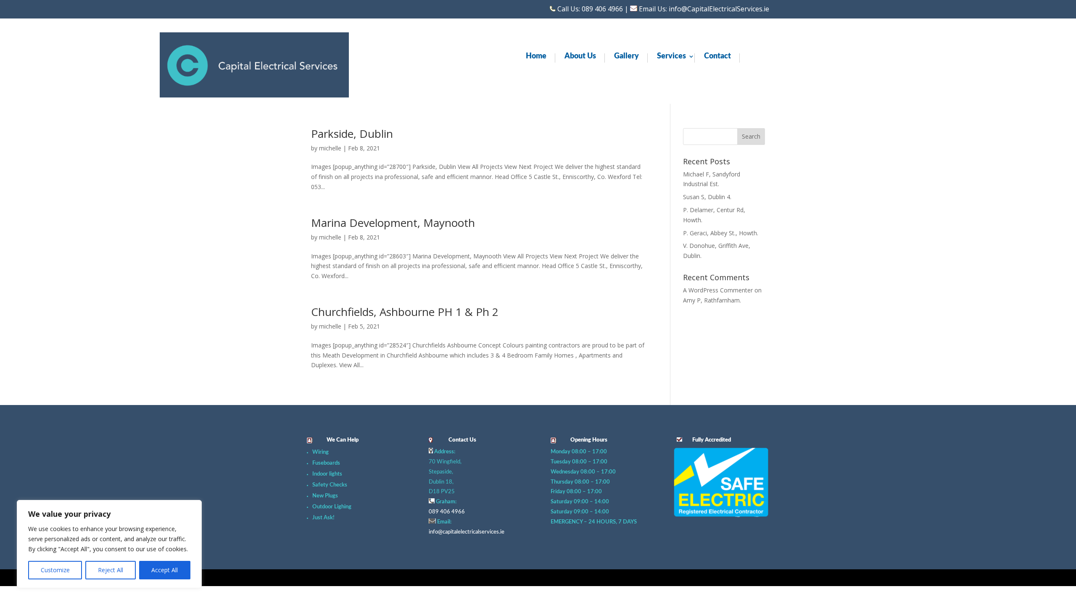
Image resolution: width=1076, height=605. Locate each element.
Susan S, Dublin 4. (707, 197)
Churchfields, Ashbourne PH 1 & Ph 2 (404, 311)
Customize (55, 570)
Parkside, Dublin (352, 133)
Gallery (626, 56)
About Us (580, 56)
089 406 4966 (447, 512)
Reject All (110, 570)
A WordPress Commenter (718, 290)
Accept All (164, 570)
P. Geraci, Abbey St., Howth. (720, 233)
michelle (330, 148)
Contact (717, 56)
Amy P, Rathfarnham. (712, 300)
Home (536, 56)
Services (671, 56)
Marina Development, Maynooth (393, 222)
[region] (109, 544)
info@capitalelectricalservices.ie (466, 532)
